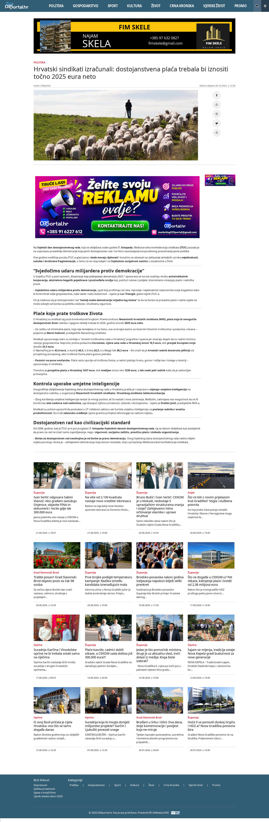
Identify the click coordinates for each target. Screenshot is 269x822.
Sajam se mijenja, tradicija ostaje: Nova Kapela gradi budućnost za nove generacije (211, 653)
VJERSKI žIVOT (214, 5)
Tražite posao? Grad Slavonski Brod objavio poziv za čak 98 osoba (55, 581)
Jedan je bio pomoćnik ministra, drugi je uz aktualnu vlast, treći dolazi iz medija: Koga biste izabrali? (159, 655)
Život (151, 785)
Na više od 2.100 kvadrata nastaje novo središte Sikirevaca (108, 499)
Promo (216, 785)
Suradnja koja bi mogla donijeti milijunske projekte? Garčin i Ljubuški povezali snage (107, 726)
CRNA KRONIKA (182, 5)
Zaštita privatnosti (44, 789)
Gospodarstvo (96, 785)
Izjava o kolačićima (45, 792)
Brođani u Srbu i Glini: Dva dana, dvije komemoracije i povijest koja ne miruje (159, 726)
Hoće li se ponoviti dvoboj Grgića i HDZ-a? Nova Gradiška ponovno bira (211, 726)
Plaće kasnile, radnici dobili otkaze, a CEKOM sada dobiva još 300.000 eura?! (108, 653)
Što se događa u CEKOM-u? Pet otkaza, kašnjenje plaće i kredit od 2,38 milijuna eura (210, 581)
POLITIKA (56, 5)
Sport (117, 785)
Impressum (40, 785)
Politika (74, 785)
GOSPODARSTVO (85, 5)
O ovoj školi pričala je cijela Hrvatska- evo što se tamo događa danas (53, 726)
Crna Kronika (171, 785)
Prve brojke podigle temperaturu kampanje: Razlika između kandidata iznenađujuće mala (108, 581)
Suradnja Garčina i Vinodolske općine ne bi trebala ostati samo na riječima (57, 653)
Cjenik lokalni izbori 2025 (48, 796)
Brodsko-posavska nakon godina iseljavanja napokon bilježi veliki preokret (160, 581)
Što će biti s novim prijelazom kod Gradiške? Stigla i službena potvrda (210, 501)
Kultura (134, 785)
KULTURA (134, 5)
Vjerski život (196, 785)
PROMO (240, 5)
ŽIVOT (155, 5)
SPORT (113, 5)
